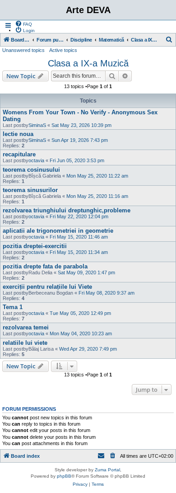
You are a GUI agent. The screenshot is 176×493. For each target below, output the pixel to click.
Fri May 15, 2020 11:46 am (79, 236)
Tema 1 (13, 307)
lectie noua (18, 134)
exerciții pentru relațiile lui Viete (47, 286)
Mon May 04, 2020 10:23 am (81, 333)
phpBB (64, 476)
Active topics (63, 50)
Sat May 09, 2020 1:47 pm (86, 272)
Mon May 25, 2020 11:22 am (97, 175)
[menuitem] (23, 23)
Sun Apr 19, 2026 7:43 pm (79, 140)
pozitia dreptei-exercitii (35, 246)
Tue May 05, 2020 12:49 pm (80, 313)
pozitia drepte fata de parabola (45, 266)
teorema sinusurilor (30, 190)
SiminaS (37, 125)
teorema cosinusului (31, 169)
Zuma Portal (107, 469)
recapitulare (19, 154)
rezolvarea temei (26, 327)
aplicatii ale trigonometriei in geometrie (58, 230)
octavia (36, 160)
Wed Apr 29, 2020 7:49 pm (88, 349)
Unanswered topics (23, 50)
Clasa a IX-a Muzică (88, 63)
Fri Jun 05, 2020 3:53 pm (77, 160)
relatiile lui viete (25, 342)
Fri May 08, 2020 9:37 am (106, 293)
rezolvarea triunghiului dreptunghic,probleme (66, 210)
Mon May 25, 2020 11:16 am (97, 196)
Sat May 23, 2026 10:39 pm (81, 125)
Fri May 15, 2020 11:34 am (79, 252)
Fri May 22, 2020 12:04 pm (79, 216)
